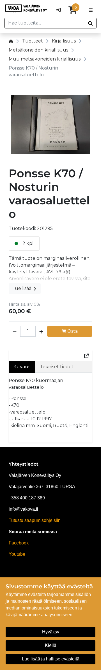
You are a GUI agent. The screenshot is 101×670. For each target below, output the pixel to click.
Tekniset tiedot (57, 366)
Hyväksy (50, 631)
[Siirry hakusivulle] (90, 23)
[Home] (11, 41)
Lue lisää (22, 288)
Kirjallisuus (64, 41)
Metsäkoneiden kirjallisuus (38, 50)
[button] (14, 331)
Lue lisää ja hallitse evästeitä (50, 658)
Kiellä (50, 645)
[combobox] (44, 23)
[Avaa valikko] (91, 10)
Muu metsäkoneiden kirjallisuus (45, 59)
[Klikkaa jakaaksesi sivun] (86, 355)
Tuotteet (32, 41)
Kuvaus (21, 366)
